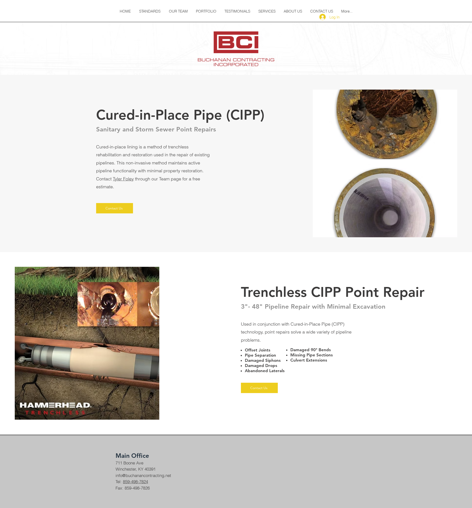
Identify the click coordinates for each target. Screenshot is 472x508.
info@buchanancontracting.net (143, 475)
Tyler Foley (123, 179)
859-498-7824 (135, 481)
